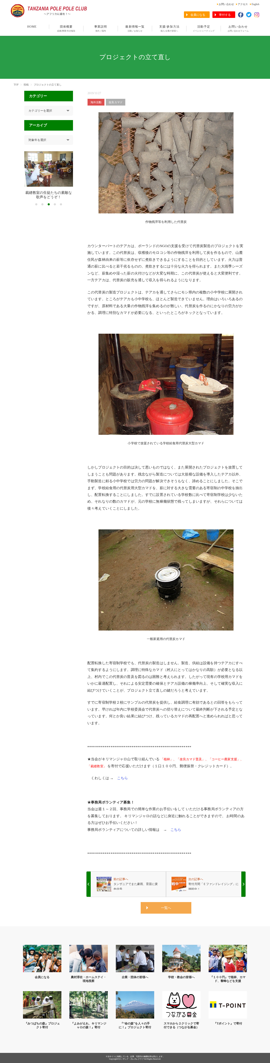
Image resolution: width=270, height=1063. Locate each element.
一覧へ (166, 908)
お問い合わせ (226, 4)
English (255, 4)
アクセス (243, 4)
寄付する (225, 14)
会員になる (197, 14)
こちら (122, 778)
